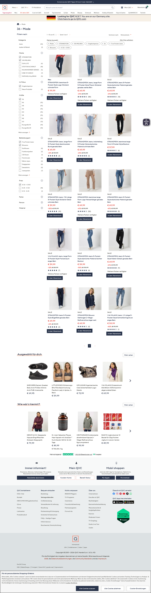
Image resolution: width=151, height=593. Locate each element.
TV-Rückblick (36, 7)
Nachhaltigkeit (93, 501)
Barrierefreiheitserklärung (97, 504)
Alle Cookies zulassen (87, 588)
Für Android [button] (124, 478)
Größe (21, 95)
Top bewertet (56, 13)
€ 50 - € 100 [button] (65, 47)
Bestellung (44, 494)
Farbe (21, 197)
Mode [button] (52, 43)
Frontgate (34, 567)
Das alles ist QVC (94, 497)
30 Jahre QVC (24, 13)
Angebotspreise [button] (93, 43)
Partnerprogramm (70, 508)
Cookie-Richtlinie (71, 583)
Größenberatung (46, 501)
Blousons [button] (53, 47)
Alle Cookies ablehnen (112, 588)
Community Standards (83, 559)
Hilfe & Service (46, 522)
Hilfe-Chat (20, 494)
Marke (21, 53)
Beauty (80, 13)
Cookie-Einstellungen (138, 588)
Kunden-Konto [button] (65, 478)
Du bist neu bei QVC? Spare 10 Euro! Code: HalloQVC (75, 2)
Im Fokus (22, 82)
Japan (85, 547)
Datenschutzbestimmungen (61, 559)
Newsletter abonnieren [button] (35, 478)
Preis (21, 181)
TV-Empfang (93, 521)
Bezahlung (44, 508)
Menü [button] (14, 7)
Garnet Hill (42, 567)
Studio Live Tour (94, 524)
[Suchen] (113, 7)
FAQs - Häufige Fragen (48, 518)
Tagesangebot (7, 13)
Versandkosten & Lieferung (49, 504)
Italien (80, 547)
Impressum (102, 559)
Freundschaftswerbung (72, 504)
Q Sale (66, 13)
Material (22, 208)
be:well (46, 13)
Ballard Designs (25, 567)
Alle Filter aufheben (126, 40)
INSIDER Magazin (71, 494)
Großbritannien (72, 547)
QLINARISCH (132, 13)
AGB (46, 559)
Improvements (59, 567)
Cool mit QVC (36, 13)
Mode (73, 13)
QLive (19, 504)
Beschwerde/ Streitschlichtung (51, 525)
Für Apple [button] (106, 478)
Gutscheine (68, 501)
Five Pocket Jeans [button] (117, 43)
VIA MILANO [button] (78, 43)
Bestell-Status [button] (85, 478)
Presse (19, 508)
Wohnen (96, 13)
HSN (18, 567)
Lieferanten (21, 511)
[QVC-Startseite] (18, 24)
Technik (142, 13)
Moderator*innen (94, 517)
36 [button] (105, 43)
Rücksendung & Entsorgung (50, 511)
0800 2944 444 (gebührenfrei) (27, 501)
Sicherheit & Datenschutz (49, 515)
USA (65, 547)
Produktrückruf (22, 515)
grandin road (49, 567)
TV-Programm (69, 497)
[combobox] (77, 7)
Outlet (91, 528)
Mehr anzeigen (23, 132)
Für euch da (68, 511)
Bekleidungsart (24, 138)
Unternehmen (93, 494)
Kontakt (19, 497)
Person (21, 202)
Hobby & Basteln (107, 13)
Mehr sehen (128, 355)
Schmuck (88, 13)
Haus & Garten (120, 13)
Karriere (91, 514)
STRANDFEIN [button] (64, 43)
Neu (15, 13)
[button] (125, 7)
